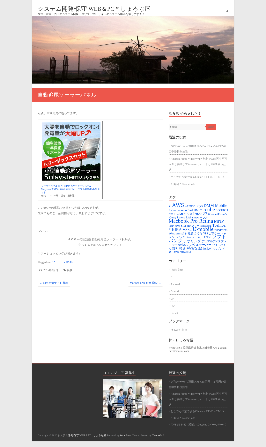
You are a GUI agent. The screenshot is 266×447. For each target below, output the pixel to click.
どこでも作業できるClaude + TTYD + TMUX (197, 176)
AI (172, 277)
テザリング (192, 241)
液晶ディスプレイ (214, 248)
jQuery (172, 217)
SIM (183, 225)
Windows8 (220, 230)
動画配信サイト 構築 (54, 282)
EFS (171, 214)
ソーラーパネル (62, 262)
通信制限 (185, 252)
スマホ (207, 237)
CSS (173, 306)
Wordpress (175, 233)
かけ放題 (187, 233)
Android (175, 284)
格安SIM (195, 248)
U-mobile (203, 229)
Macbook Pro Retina (191, 221)
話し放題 (174, 252)
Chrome (190, 206)
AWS (178, 205)
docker (172, 210)
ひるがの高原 (179, 330)
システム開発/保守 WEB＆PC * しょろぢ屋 (94, 8)
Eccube (207, 209)
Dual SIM (193, 210)
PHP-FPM (174, 225)
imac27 (200, 213)
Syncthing (205, 225)
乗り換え (179, 248)
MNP (219, 221)
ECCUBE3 (222, 210)
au (170, 206)
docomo (182, 210)
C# (172, 298)
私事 (69, 270)
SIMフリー (193, 225)
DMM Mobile (215, 205)
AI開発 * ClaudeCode (183, 184)
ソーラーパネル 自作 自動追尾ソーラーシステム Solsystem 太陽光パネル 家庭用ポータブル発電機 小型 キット (70, 189)
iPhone (212, 214)
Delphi (199, 206)
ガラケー (214, 233)
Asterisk (175, 291)
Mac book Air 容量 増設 (145, 282)
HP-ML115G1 (183, 214)
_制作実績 (177, 269)
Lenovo (181, 217)
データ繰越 (179, 244)
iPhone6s (222, 214)
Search (211, 127)
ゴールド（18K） (194, 237)
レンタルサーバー (199, 245)
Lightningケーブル (197, 217)
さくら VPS (201, 233)
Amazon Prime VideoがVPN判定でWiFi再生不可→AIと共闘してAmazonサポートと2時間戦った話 (198, 164)
